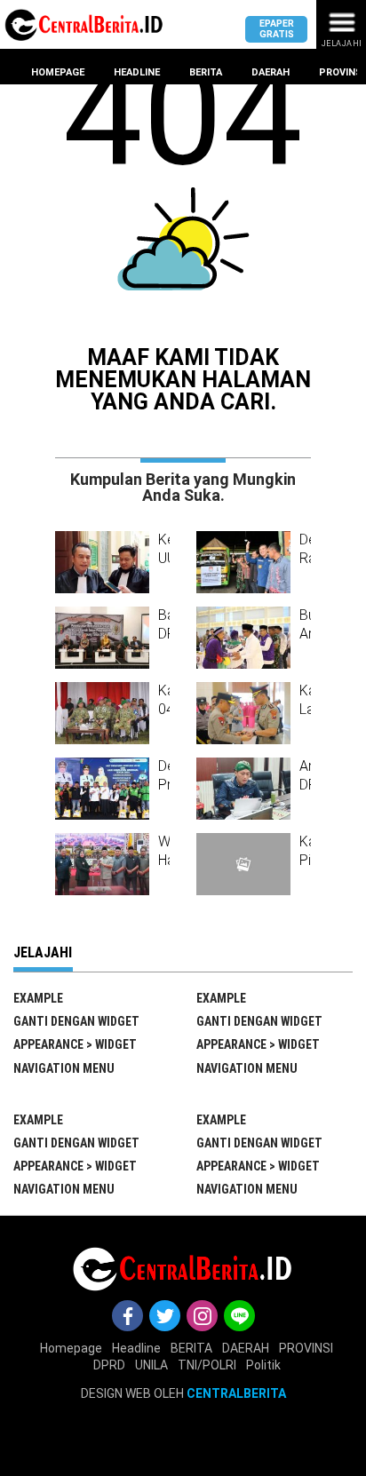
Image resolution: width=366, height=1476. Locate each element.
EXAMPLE (38, 998)
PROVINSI (306, 1348)
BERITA (191, 1348)
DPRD (109, 1365)
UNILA (151, 1365)
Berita (205, 72)
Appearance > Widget (75, 1044)
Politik (263, 1365)
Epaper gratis (276, 28)
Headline (137, 72)
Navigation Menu (64, 1068)
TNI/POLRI (207, 1365)
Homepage (57, 72)
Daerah (270, 72)
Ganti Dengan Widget (76, 1021)
